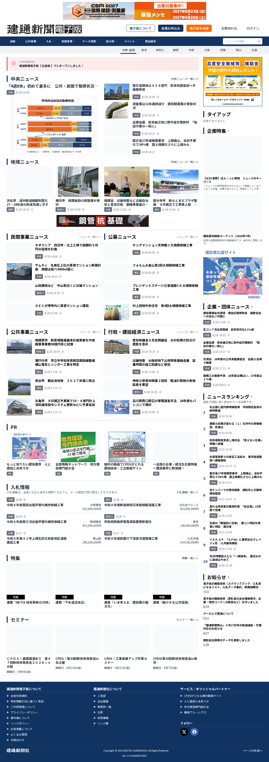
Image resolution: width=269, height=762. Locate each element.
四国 (223, 50)
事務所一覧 (102, 707)
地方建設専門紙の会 (194, 707)
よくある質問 (17, 734)
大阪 (207, 50)
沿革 (98, 712)
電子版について (141, 28)
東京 (144, 50)
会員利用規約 (17, 696)
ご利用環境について (21, 707)
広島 (254, 50)
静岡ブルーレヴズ (193, 712)
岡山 (238, 50)
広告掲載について (20, 729)
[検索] (259, 41)
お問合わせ (229, 28)
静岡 (175, 50)
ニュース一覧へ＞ (90, 237)
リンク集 (101, 723)
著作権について (18, 718)
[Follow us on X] (184, 732)
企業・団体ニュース (228, 306)
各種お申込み (170, 28)
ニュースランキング (228, 397)
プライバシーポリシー (22, 712)
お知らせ (216, 577)
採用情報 (101, 718)
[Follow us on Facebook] (194, 732)
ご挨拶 (100, 696)
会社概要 (101, 701)
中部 (191, 50)
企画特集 (216, 131)
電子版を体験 (199, 28)
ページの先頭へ (252, 751)
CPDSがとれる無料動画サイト (201, 696)
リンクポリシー (18, 723)
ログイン (253, 28)
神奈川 (160, 50)
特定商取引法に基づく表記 (25, 701)
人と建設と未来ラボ (194, 701)
